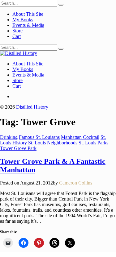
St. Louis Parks (93, 142)
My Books (22, 19)
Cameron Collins (75, 182)
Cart (16, 36)
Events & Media (28, 25)
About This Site (27, 14)
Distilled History (32, 107)
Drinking (9, 137)
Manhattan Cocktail (80, 137)
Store (17, 30)
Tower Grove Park (18, 148)
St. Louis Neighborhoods (52, 142)
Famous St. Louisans (39, 137)
